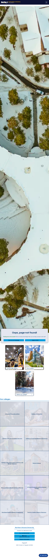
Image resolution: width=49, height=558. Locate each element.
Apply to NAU (35, 340)
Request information (24, 539)
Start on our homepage (13, 340)
